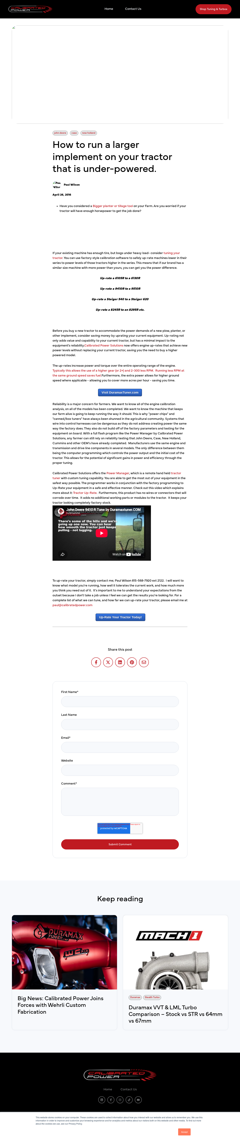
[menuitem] (109, 9)
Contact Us (133, 9)
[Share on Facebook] (96, 662)
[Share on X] (108, 662)
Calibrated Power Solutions (103, 345)
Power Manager (117, 473)
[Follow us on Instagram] (120, 1099)
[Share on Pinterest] (132, 662)
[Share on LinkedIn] (120, 662)
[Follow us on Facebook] (110, 1099)
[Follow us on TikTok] (129, 1099)
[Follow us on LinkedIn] (101, 1099)
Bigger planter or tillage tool (113, 206)
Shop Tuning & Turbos (213, 9)
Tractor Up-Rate (85, 493)
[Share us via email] (144, 662)
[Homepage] (30, 9)
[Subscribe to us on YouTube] (138, 1099)
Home (109, 9)
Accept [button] (184, 1131)
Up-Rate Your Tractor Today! (120, 617)
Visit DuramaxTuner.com (120, 392)
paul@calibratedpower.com (72, 605)
